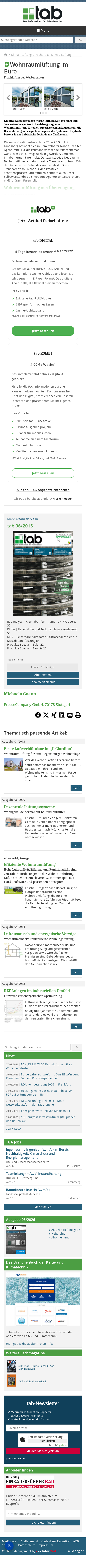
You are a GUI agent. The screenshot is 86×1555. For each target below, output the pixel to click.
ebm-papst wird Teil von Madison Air (38, 1111)
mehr (76, 788)
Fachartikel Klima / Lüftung (54, 55)
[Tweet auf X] (46, 717)
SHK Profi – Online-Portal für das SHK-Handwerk (36, 1367)
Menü (45, 30)
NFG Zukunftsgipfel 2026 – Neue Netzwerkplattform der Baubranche (35, 1102)
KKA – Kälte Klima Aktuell (32, 1381)
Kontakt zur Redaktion (55, 1541)
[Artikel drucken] (78, 715)
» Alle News (13, 1129)
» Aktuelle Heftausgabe (64, 1230)
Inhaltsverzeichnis (43, 682)
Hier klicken (47, 1441)
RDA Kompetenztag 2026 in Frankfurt (38, 1084)
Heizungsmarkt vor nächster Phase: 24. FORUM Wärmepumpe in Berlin (39, 1092)
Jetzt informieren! (15, 1458)
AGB (76, 1541)
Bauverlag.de (75, 1551)
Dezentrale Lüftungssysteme (29, 807)
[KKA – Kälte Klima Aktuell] (12, 1381)
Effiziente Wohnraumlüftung (30, 864)
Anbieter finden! (44, 1522)
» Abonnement (59, 1237)
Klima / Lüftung (21, 55)
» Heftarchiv (57, 1233)
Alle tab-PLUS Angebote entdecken (43, 490)
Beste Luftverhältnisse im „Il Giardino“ (38, 748)
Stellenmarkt (29, 1541)
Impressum (45, 1545)
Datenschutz (26, 1545)
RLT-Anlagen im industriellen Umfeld (37, 991)
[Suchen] (80, 40)
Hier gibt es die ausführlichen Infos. (30, 1344)
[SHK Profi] (12, 1367)
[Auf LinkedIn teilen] (62, 717)
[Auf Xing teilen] (54, 717)
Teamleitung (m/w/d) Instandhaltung (33, 1173)
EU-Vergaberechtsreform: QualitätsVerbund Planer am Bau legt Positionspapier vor (43, 1076)
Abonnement (43, 675)
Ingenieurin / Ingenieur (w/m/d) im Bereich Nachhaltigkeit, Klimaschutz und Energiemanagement (38, 1153)
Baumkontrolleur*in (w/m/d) (28, 1190)
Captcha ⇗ (58, 1445)
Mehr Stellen (43, 1207)
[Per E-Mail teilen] (70, 715)
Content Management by (19, 1551)
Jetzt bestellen (43, 331)
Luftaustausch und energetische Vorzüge (40, 934)
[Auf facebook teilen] (38, 717)
